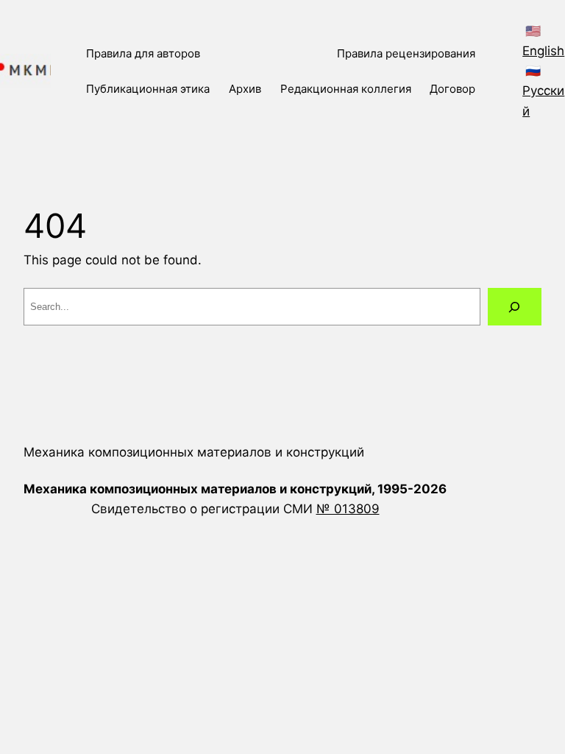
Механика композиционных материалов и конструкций (194, 452)
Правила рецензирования (406, 53)
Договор (452, 89)
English (543, 50)
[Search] (514, 306)
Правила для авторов (143, 53)
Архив (245, 89)
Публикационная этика (148, 89)
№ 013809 (348, 508)
